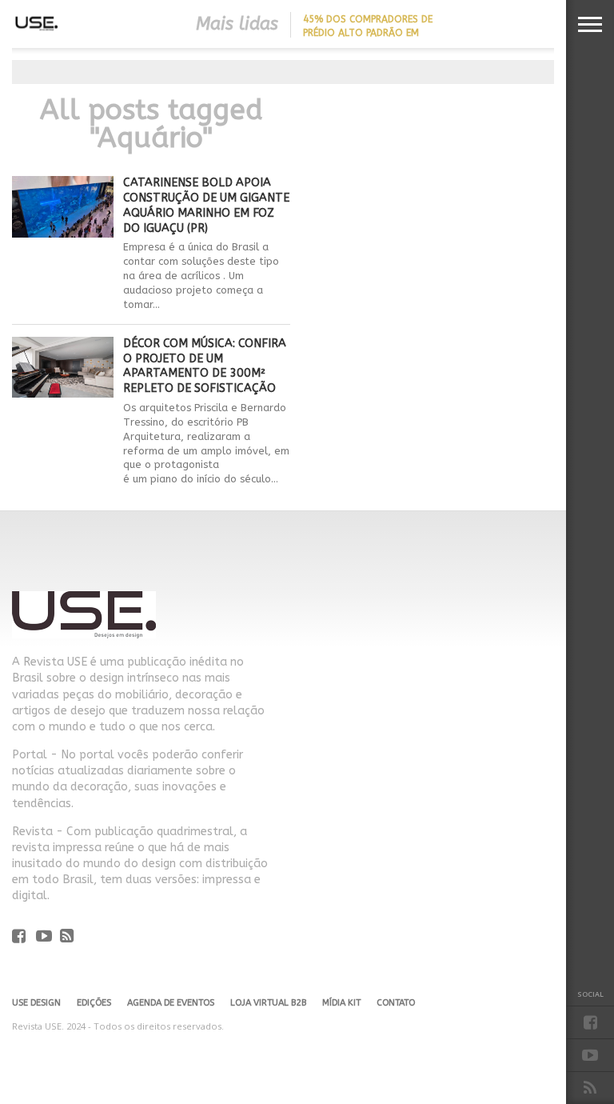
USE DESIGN (36, 1003)
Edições (94, 1003)
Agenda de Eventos (170, 1003)
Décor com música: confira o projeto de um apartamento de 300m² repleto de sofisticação (204, 366)
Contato (396, 1003)
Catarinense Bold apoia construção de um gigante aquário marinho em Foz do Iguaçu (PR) (206, 205)
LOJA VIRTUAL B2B (268, 1003)
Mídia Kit (341, 1003)
